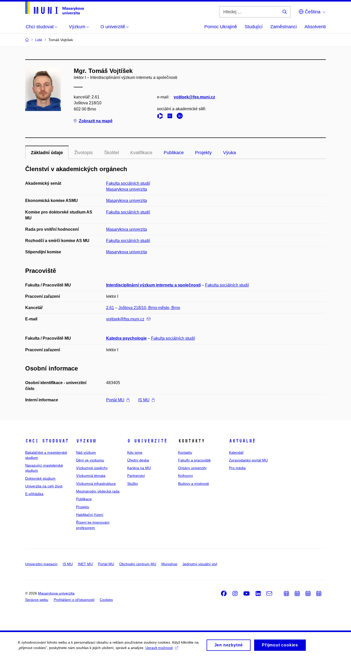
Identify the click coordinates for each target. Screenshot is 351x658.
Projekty (203, 152)
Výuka (229, 152)
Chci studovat (47, 441)
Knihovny (185, 476)
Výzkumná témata (90, 476)
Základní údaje (47, 152)
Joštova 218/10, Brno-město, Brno (149, 307)
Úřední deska (138, 460)
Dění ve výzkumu (90, 460)
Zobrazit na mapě (96, 121)
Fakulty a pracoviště (194, 460)
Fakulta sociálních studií (128, 183)
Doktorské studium (40, 478)
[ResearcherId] (161, 117)
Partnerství (136, 476)
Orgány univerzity (192, 468)
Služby (132, 483)
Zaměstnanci (283, 26)
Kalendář (236, 452)
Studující (254, 26)
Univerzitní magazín (41, 564)
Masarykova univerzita (126, 189)
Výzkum (86, 441)
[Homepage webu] (54, 8)
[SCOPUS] (171, 117)
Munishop (169, 564)
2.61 (110, 307)
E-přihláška (34, 494)
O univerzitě (147, 441)
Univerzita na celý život (43, 486)
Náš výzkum (86, 452)
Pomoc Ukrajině (220, 26)
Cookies (106, 600)
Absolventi (315, 26)
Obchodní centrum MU (137, 564)
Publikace (174, 152)
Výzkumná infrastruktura (96, 483)
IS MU (144, 400)
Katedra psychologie (126, 338)
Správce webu (36, 600)
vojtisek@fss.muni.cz (194, 97)
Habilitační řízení (89, 515)
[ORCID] (181, 117)
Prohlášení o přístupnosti (74, 600)
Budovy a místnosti (193, 483)
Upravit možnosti (159, 648)
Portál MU (115, 400)
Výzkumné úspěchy (92, 468)
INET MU (85, 564)
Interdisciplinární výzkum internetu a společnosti (153, 285)
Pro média (237, 468)
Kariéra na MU (139, 468)
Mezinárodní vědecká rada (97, 491)
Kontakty (185, 452)
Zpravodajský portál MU (248, 460)
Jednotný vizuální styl (199, 564)
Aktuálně (242, 441)
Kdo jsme (134, 452)
